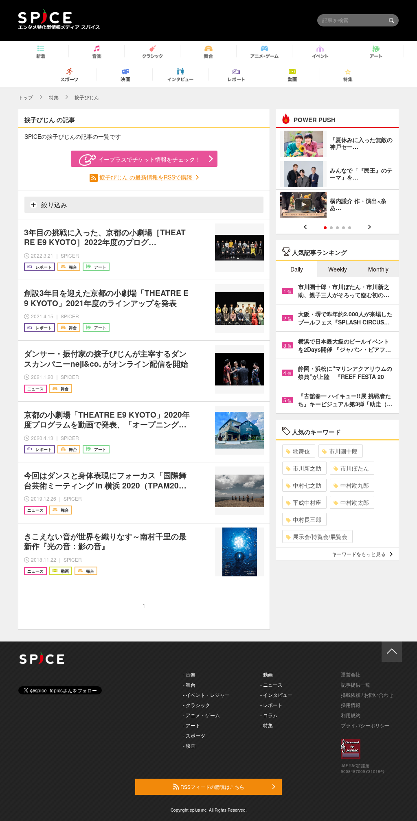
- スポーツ (194, 735)
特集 (54, 97)
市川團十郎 (343, 451)
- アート (191, 725)
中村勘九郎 (354, 485)
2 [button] (331, 227)
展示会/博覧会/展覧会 (320, 536)
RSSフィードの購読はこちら (211, 786)
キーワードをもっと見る (359, 553)
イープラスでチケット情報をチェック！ (149, 159)
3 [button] (337, 227)
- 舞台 (189, 684)
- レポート (271, 704)
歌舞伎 (301, 451)
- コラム (269, 715)
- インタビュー (276, 694)
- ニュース (271, 684)
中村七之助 (307, 485)
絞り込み (53, 204)
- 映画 (189, 745)
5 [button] (349, 227)
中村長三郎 (307, 519)
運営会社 (350, 674)
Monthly (378, 269)
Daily (296, 269)
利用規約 (350, 715)
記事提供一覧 (355, 684)
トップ (25, 97)
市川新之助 (307, 468)
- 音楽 (189, 674)
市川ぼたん (354, 468)
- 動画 (266, 674)
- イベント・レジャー (206, 694)
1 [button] (325, 227)
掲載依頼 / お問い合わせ (367, 694)
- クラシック (196, 704)
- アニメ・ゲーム (201, 715)
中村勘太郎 (354, 502)
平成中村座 (307, 502)
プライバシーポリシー (365, 725)
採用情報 (350, 704)
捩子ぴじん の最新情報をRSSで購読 (146, 177)
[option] (337, 175)
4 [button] (343, 227)
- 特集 (266, 725)
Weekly (337, 269)
